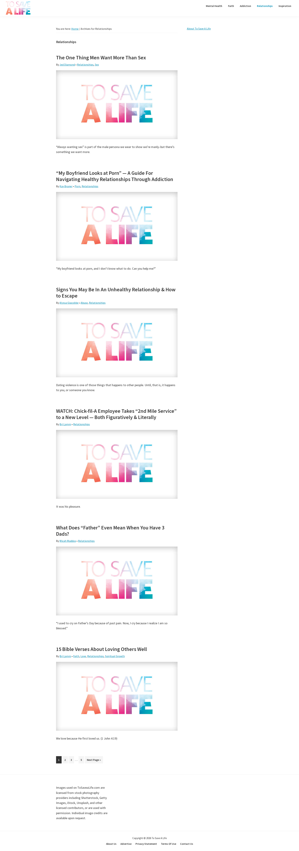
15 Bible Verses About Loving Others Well (101, 649)
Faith (76, 656)
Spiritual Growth (115, 656)
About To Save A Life (199, 28)
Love (83, 656)
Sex (97, 64)
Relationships (85, 64)
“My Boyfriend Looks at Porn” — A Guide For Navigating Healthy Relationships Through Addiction (114, 176)
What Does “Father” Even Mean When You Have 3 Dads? (110, 530)
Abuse (84, 302)
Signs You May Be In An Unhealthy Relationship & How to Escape (115, 292)
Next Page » (94, 760)
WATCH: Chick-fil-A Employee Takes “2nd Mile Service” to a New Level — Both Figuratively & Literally (116, 414)
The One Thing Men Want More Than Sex (101, 57)
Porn (77, 186)
